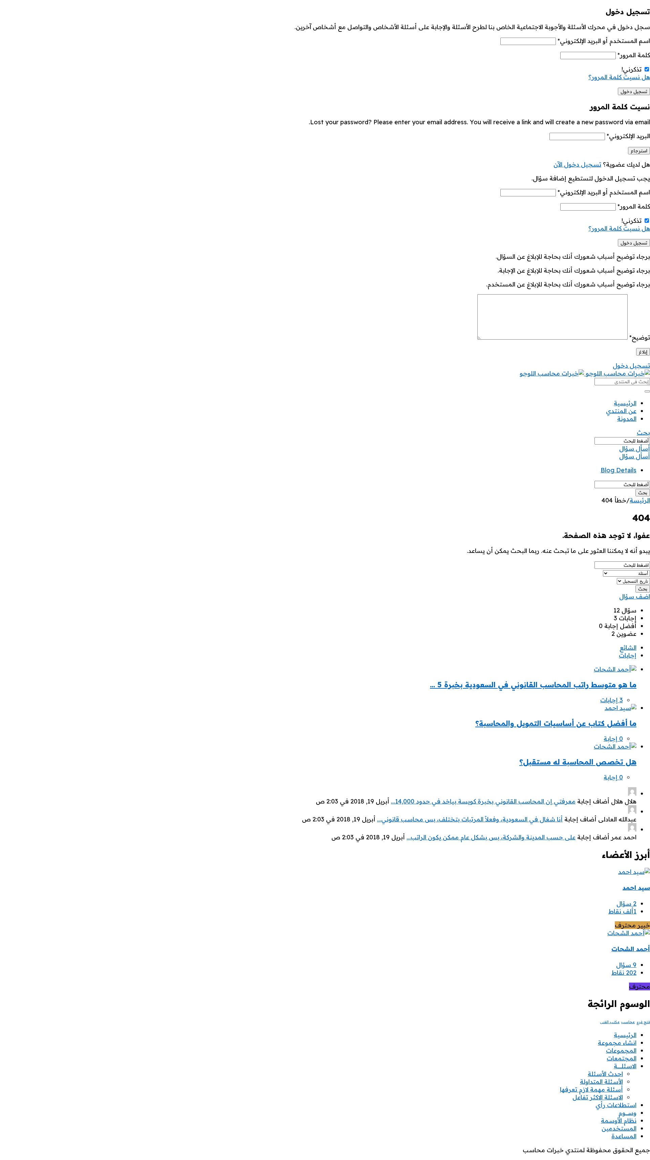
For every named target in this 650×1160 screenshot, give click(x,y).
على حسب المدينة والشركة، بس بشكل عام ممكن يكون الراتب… (491, 837)
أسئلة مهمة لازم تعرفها (591, 1089)
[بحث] (647, 391)
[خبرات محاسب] (585, 373)
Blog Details (618, 470)
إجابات (627, 655)
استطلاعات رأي (615, 1105)
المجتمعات (621, 1058)
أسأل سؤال (634, 448)
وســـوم (627, 1113)
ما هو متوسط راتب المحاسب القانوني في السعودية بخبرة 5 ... (533, 684)
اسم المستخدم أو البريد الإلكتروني (604, 41)
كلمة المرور (634, 55)
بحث (643, 432)
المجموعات (621, 1050)
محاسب (628, 1021)
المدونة (626, 419)
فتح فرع (643, 1021)
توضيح (639, 337)
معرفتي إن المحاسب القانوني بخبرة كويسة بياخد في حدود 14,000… (483, 801)
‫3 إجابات (611, 700)
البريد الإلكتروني (628, 136)
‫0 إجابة (613, 739)
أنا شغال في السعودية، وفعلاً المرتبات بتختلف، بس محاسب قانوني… (470, 819)
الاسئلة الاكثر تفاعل (597, 1097)
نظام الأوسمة (618, 1120)
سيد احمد (636, 888)
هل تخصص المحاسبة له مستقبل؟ (577, 761)
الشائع (628, 647)
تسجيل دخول (631, 365)
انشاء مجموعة (617, 1043)
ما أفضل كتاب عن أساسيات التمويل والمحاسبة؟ (555, 723)
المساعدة (623, 1136)
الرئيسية (625, 403)
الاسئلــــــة (625, 1066)
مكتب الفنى (610, 1021)
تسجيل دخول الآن (577, 164)
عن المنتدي (621, 411)
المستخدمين (619, 1128)
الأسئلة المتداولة (601, 1082)
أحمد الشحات (630, 949)
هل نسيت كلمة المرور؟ (619, 77)
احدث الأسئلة (605, 1074)
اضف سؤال (634, 596)
